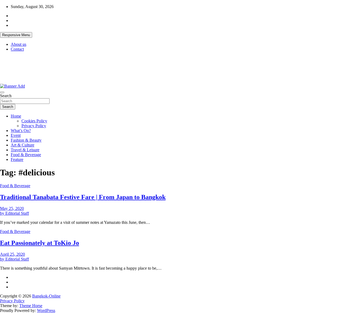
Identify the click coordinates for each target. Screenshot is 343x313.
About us (18, 44)
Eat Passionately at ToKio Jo (39, 242)
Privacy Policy (33, 125)
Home (16, 116)
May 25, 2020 (12, 208)
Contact (17, 49)
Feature (17, 159)
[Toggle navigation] (2, 92)
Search (6, 95)
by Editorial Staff (14, 213)
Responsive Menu (16, 35)
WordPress (46, 310)
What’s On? (21, 130)
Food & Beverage (26, 154)
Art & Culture (22, 145)
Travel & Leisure (25, 150)
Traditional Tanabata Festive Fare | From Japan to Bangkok (83, 197)
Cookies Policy (34, 121)
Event (16, 135)
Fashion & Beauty (26, 140)
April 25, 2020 (12, 254)
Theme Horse (30, 305)
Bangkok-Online (46, 296)
